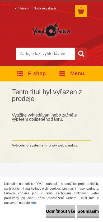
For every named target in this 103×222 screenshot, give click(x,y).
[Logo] (51, 31)
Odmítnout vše (60, 211)
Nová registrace (45, 8)
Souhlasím (88, 211)
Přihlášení (22, 8)
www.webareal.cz (63, 145)
